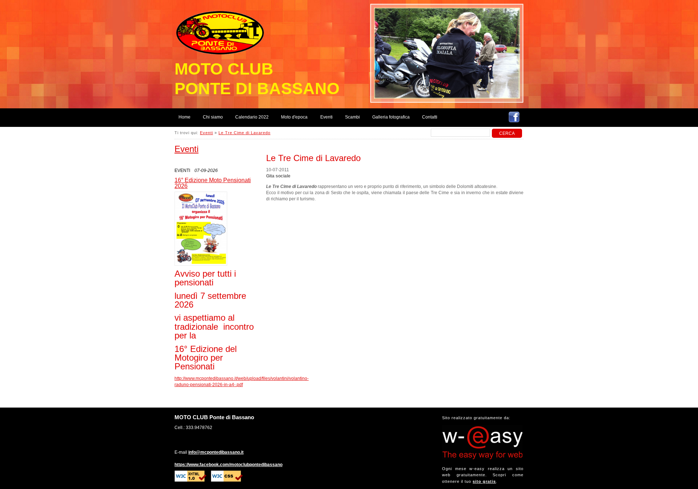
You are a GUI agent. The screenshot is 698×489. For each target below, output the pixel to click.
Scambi (352, 117)
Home (184, 117)
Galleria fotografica (391, 117)
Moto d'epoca (294, 117)
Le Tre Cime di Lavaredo (244, 133)
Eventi (326, 117)
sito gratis (484, 481)
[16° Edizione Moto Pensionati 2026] (200, 229)
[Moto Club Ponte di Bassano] (221, 29)
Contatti (429, 117)
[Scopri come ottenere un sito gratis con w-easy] (482, 458)
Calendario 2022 (252, 117)
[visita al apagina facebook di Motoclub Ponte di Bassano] (514, 118)
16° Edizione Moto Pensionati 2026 (212, 183)
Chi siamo (213, 117)
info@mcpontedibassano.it (216, 452)
